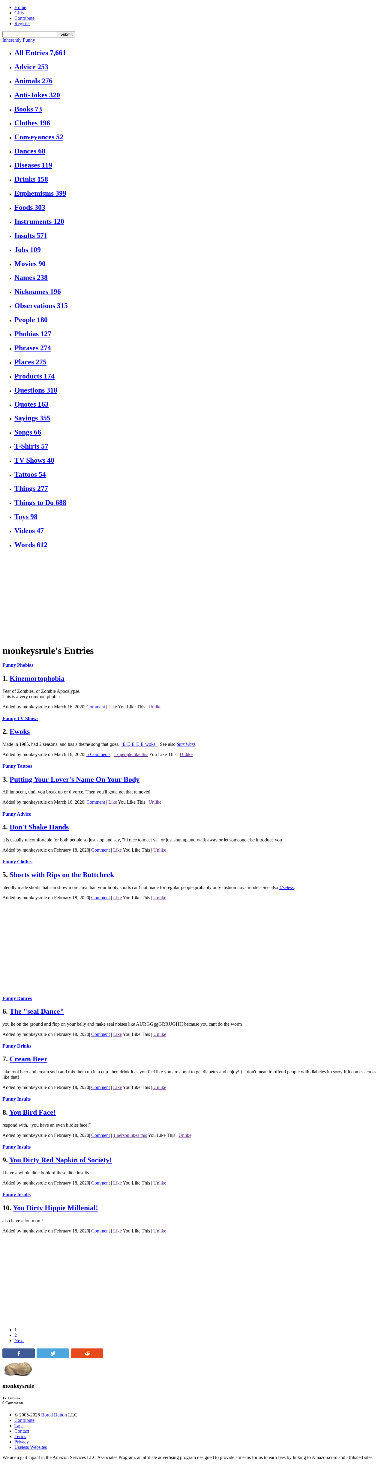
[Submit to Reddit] (87, 1356)
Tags (18, 1425)
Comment (95, 706)
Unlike (154, 706)
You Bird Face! (32, 1112)
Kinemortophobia (37, 678)
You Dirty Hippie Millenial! (55, 1208)
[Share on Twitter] (53, 1356)
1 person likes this (130, 1135)
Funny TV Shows (20, 718)
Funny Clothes (17, 861)
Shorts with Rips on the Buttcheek (62, 875)
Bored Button (54, 1414)
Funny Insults (16, 1099)
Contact (21, 1431)
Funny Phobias (17, 665)
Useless (286, 887)
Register (22, 23)
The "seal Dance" (37, 1011)
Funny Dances (17, 998)
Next (19, 1340)
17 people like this (131, 754)
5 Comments (98, 754)
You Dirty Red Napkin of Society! (60, 1160)
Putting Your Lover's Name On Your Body (75, 779)
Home (20, 7)
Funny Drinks (16, 1045)
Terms (20, 1436)
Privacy (21, 1441)
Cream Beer (28, 1059)
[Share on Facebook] (18, 1356)
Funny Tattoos (17, 766)
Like (112, 706)
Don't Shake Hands (39, 827)
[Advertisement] (182, 597)
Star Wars (186, 744)
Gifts (19, 12)
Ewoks (20, 731)
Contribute (24, 18)
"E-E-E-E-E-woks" (139, 744)
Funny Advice (16, 814)
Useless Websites (30, 1447)
